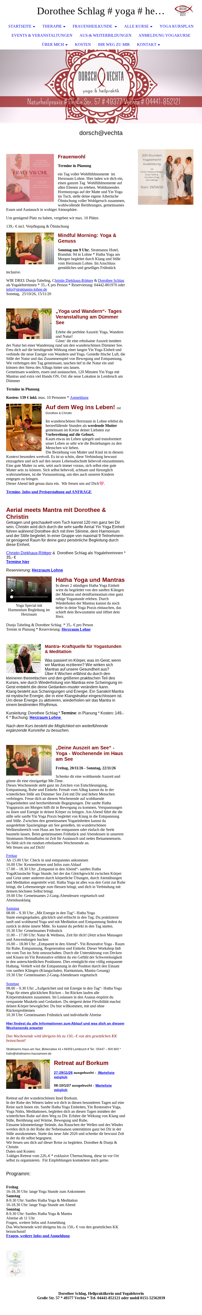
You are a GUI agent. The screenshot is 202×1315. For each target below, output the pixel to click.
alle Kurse (136, 26)
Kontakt (146, 44)
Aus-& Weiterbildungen (106, 35)
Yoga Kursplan (177, 26)
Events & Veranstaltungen (42, 35)
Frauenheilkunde (93, 26)
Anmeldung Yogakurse (164, 35)
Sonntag (12, 984)
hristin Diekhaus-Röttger (74, 280)
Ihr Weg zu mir (114, 44)
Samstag (12, 908)
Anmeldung (79, 397)
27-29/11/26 (63, 1073)
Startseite (20, 26)
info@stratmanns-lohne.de (26, 289)
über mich (53, 44)
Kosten (83, 44)
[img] (183, 11)
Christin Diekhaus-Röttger (28, 553)
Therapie (52, 26)
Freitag (11, 856)
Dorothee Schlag (111, 280)
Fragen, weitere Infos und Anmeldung (38, 1236)
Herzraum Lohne (47, 570)
